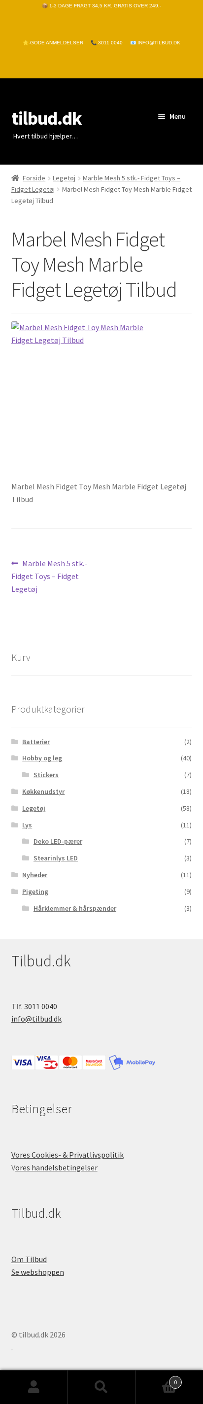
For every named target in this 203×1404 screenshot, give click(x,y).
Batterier (36, 741)
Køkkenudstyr (43, 791)
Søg (101, 1387)
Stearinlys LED (56, 858)
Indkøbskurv (156, 1378)
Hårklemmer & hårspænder (75, 908)
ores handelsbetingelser (56, 1167)
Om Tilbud (29, 1259)
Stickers (46, 774)
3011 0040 (40, 1006)
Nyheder (34, 874)
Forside (34, 177)
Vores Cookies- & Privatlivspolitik (67, 1155)
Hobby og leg (42, 757)
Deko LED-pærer (58, 841)
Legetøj (64, 177)
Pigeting (35, 891)
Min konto (34, 1387)
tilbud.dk (46, 118)
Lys (27, 825)
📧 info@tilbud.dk (155, 42)
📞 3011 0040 (107, 42)
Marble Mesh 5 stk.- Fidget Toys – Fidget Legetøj (49, 576)
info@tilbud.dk (36, 1019)
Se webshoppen (37, 1272)
